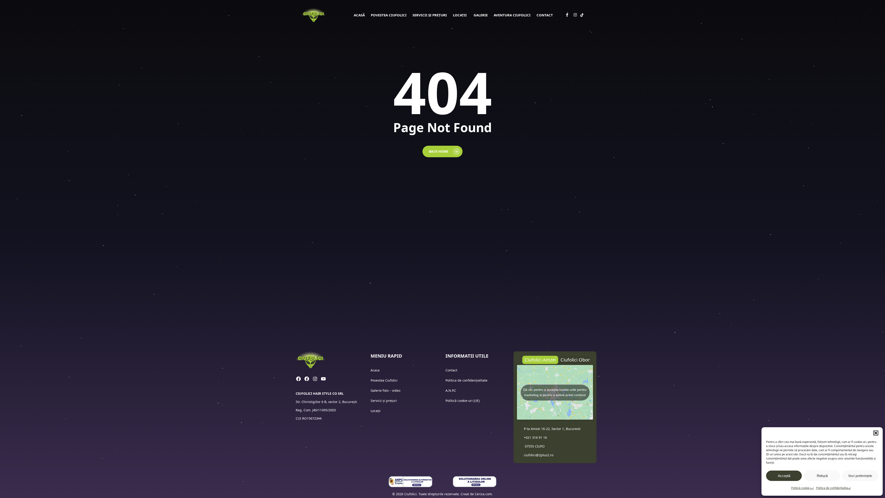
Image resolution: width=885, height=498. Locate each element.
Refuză (822, 476)
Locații (376, 411)
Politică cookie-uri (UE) (462, 400)
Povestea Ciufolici (384, 380)
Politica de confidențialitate (833, 488)
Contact (451, 370)
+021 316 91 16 (535, 437)
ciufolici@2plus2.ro (538, 455)
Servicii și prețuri (384, 400)
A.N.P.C (450, 390)
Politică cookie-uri (802, 488)
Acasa (375, 370)
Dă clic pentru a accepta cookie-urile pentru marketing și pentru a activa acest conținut (555, 392)
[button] (875, 433)
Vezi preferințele (860, 476)
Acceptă (784, 476)
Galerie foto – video (386, 390)
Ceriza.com (483, 494)
